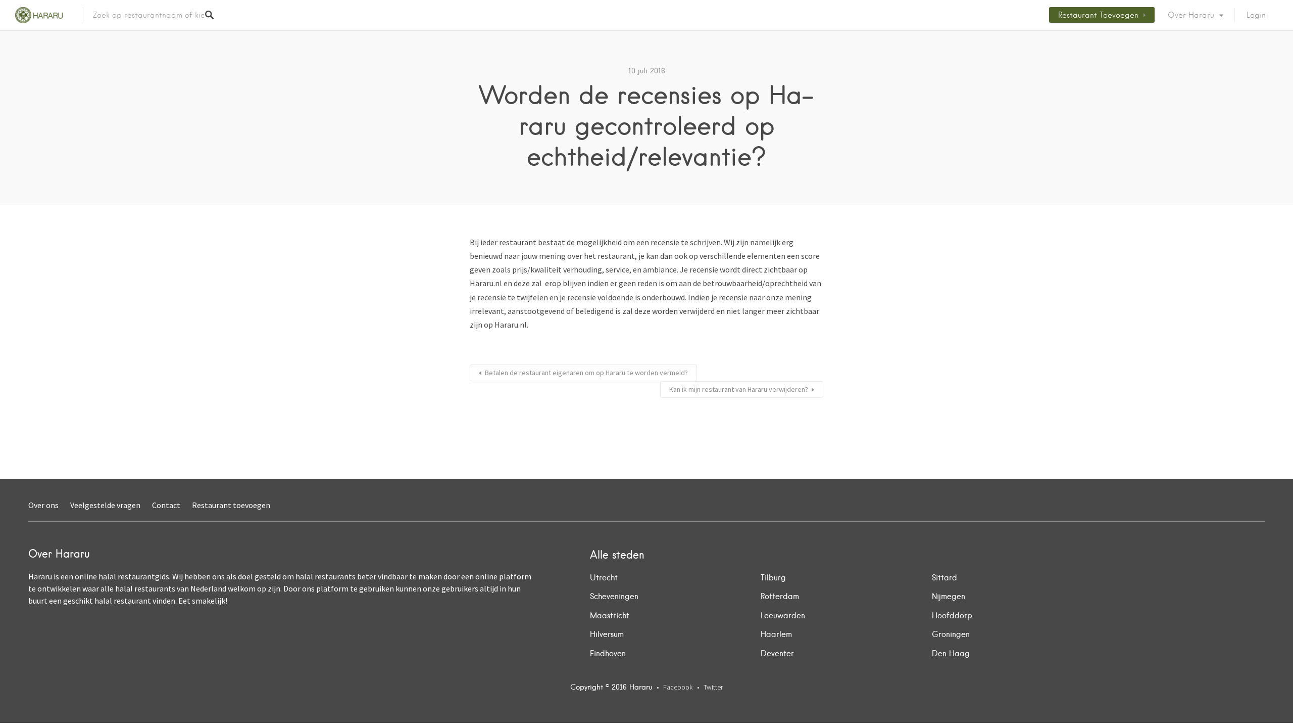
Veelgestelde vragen (105, 505)
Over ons (43, 505)
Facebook (677, 687)
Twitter (713, 687)
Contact (166, 505)
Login (1256, 15)
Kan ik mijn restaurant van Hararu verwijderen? (738, 389)
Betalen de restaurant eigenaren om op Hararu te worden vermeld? (586, 372)
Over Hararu (1191, 15)
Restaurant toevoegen (1098, 15)
